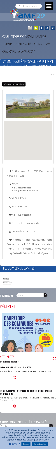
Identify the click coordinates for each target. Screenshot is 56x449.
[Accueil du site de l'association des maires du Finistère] (28, 15)
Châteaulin (40, 239)
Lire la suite (54, 358)
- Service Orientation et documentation (7, 282)
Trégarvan (44, 253)
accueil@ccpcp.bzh (24, 214)
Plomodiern (27, 248)
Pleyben (10, 248)
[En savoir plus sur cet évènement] (28, 350)
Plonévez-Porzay (40, 248)
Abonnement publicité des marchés (23, 422)
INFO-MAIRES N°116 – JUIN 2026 (15, 367)
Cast (33, 239)
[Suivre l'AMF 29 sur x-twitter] (47, 28)
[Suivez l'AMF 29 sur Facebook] (42, 28)
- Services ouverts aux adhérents (7, 284)
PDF (53, 74)
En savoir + (14, 444)
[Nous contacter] (36, 28)
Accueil (6, 36)
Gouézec (10, 244)
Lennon (43, 244)
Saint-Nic (26, 253)
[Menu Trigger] (49, 6)
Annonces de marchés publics (6, 279)
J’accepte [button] (26, 443)
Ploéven (18, 248)
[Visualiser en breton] (30, 28)
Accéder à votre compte (28, 6)
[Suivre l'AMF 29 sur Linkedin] (53, 28)
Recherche (6, 295)
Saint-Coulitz (17, 253)
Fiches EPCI (18, 36)
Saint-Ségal (35, 253)
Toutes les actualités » (11, 361)
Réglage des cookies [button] (40, 443)
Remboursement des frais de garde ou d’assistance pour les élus (26, 392)
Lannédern (19, 244)
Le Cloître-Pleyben (31, 244)
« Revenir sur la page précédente (14, 84)
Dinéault (48, 239)
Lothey (49, 244)
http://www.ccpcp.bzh (31, 223)
